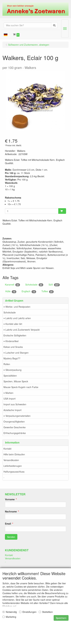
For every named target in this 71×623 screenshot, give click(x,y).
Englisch (28, 291)
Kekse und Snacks (13, 346)
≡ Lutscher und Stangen (16, 352)
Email (8, 523)
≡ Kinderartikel (10, 341)
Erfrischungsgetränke (14, 433)
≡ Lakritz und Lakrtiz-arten (17, 318)
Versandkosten (11, 460)
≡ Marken (8, 392)
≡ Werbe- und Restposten (16, 306)
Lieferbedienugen (12, 465)
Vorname (10, 499)
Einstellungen (29, 611)
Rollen (6, 364)
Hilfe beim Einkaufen (14, 454)
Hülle (10, 291)
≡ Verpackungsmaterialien (17, 415)
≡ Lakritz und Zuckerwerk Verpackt (21, 329)
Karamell (12, 284)
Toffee (47, 291)
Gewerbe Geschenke (14, 427)
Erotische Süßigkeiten (14, 335)
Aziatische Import (12, 410)
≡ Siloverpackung (12, 369)
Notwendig (11, 611)
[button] (5, 34)
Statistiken (47, 611)
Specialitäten (10, 375)
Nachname (11, 511)
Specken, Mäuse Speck (15, 381)
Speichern (61, 618)
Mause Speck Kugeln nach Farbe (20, 387)
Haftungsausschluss (13, 471)
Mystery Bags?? (11, 358)
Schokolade (9, 312)
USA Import (9, 398)
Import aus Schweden (14, 404)
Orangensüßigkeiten (14, 421)
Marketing (11, 616)
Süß (54, 284)
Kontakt (7, 448)
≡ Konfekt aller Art (12, 324)
